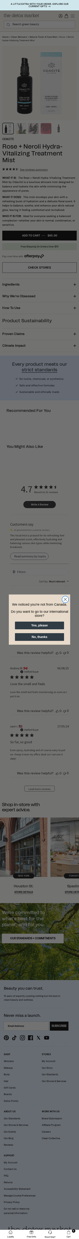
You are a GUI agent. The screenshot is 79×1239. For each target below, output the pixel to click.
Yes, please (39, 625)
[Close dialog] (65, 599)
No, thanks (39, 637)
